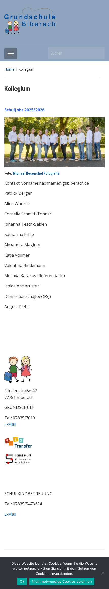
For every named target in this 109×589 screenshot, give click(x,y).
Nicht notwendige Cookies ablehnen (62, 581)
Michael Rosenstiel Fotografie (36, 173)
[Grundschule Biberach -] (29, 20)
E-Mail (10, 424)
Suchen (98, 53)
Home (9, 69)
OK (22, 581)
